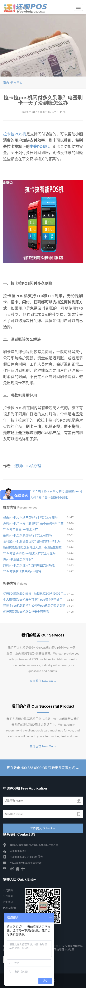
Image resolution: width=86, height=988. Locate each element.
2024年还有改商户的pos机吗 (22, 571)
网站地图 (59, 949)
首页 (6, 82)
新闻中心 (16, 82)
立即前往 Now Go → (43, 681)
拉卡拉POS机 (14, 134)
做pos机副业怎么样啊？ (18, 559)
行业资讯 (8, 902)
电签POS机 (39, 147)
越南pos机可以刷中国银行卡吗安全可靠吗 (30, 517)
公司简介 (8, 890)
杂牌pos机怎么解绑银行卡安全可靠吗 (27, 535)
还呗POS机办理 (27, 466)
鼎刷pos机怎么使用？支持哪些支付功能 (29, 565)
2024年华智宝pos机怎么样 (20, 529)
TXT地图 (69, 949)
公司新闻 (8, 896)
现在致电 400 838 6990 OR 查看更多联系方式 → (43, 768)
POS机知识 (9, 907)
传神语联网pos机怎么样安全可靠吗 (26, 611)
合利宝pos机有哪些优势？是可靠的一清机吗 (32, 541)
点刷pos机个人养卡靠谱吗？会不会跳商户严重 (33, 523)
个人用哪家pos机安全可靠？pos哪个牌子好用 (32, 599)
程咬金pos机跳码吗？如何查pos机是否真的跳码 (34, 605)
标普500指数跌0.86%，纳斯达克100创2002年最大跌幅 (35, 593)
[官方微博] (12, 868)
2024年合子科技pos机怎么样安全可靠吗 (29, 553)
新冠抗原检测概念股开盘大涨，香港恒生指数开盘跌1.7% (35, 547)
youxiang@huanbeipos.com (26, 862)
